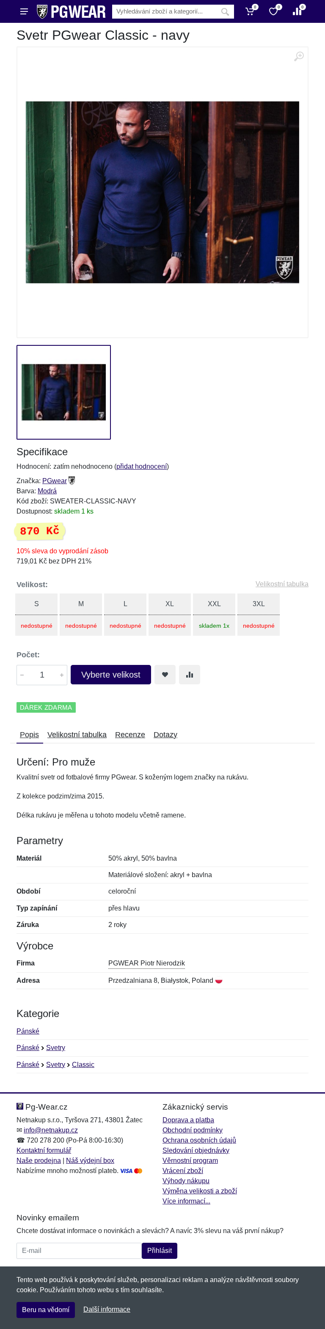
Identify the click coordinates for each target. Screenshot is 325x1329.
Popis (29, 734)
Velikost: (32, 584)
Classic (83, 1064)
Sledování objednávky (195, 1150)
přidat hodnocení (141, 466)
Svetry (55, 1047)
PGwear (54, 480)
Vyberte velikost (110, 674)
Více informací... (186, 1201)
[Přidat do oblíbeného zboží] (165, 674)
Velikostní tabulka (282, 584)
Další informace (106, 1309)
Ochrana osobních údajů (199, 1140)
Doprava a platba (188, 1120)
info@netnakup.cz (51, 1130)
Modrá (47, 491)
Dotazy (165, 734)
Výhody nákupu (185, 1180)
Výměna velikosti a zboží (199, 1191)
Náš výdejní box (90, 1160)
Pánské (28, 1031)
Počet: (28, 655)
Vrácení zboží (182, 1170)
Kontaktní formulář (44, 1150)
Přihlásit (159, 1250)
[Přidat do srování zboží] (189, 674)
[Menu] (24, 11)
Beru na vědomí (45, 1309)
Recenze (130, 734)
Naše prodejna (39, 1160)
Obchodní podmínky (192, 1130)
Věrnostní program (190, 1160)
